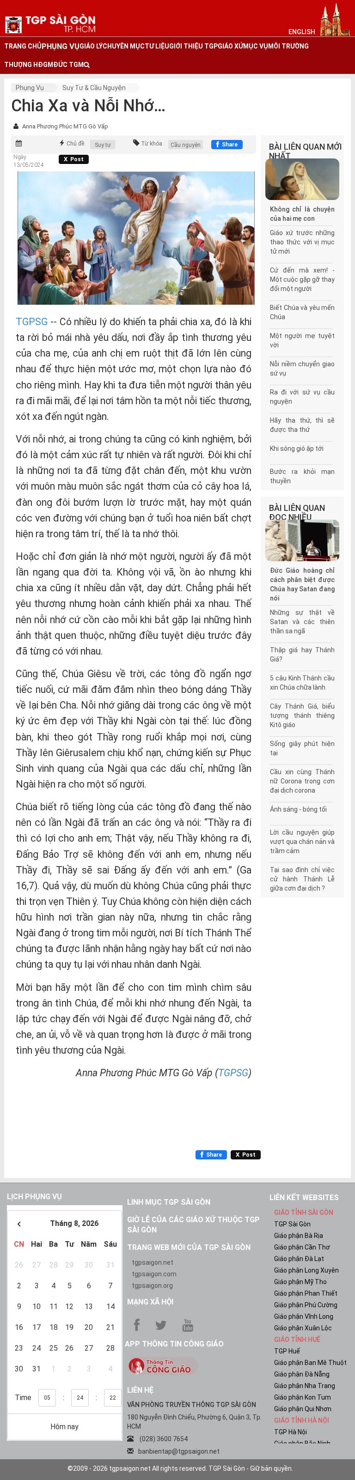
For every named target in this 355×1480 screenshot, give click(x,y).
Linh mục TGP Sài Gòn (168, 1202)
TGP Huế (287, 1351)
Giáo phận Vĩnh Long (303, 1316)
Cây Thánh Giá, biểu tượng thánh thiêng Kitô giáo (302, 715)
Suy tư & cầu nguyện (94, 87)
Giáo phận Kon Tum (302, 1397)
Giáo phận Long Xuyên (306, 1270)
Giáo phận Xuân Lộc (303, 1328)
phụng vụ (61, 46)
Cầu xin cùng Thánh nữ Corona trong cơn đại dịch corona (302, 781)
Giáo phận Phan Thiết (305, 1293)
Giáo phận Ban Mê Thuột (310, 1362)
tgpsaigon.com (154, 1274)
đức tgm (68, 64)
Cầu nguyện (186, 145)
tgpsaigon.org (152, 1285)
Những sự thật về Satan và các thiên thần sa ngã (302, 622)
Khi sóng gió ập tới (297, 448)
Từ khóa (151, 143)
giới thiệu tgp (193, 46)
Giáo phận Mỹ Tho (300, 1282)
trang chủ (23, 46)
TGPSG (32, 322)
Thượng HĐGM (28, 64)
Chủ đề (75, 143)
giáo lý (91, 46)
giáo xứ (230, 46)
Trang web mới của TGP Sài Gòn (189, 1247)
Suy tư (103, 145)
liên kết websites (304, 1197)
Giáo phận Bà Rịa (298, 1235)
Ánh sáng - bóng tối (298, 809)
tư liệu (157, 46)
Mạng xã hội (150, 1302)
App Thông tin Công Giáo (174, 1344)
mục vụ (255, 46)
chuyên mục (124, 46)
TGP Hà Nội (290, 1432)
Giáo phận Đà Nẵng (302, 1374)
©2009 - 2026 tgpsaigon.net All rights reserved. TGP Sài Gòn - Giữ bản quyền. (180, 1468)
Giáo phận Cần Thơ (302, 1247)
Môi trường (288, 46)
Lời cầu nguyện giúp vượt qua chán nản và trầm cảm (302, 842)
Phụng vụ (30, 87)
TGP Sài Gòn (292, 1224)
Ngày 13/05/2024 (28, 161)
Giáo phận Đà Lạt (299, 1258)
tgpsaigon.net (152, 1262)
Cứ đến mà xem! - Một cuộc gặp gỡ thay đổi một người (302, 279)
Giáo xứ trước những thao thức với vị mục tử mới (302, 242)
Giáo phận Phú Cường (305, 1305)
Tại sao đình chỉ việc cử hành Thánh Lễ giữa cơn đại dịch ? (302, 879)
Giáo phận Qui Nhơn (302, 1409)
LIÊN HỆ (140, 1390)
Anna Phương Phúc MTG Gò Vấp (65, 126)
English (301, 32)
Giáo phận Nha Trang (304, 1385)
